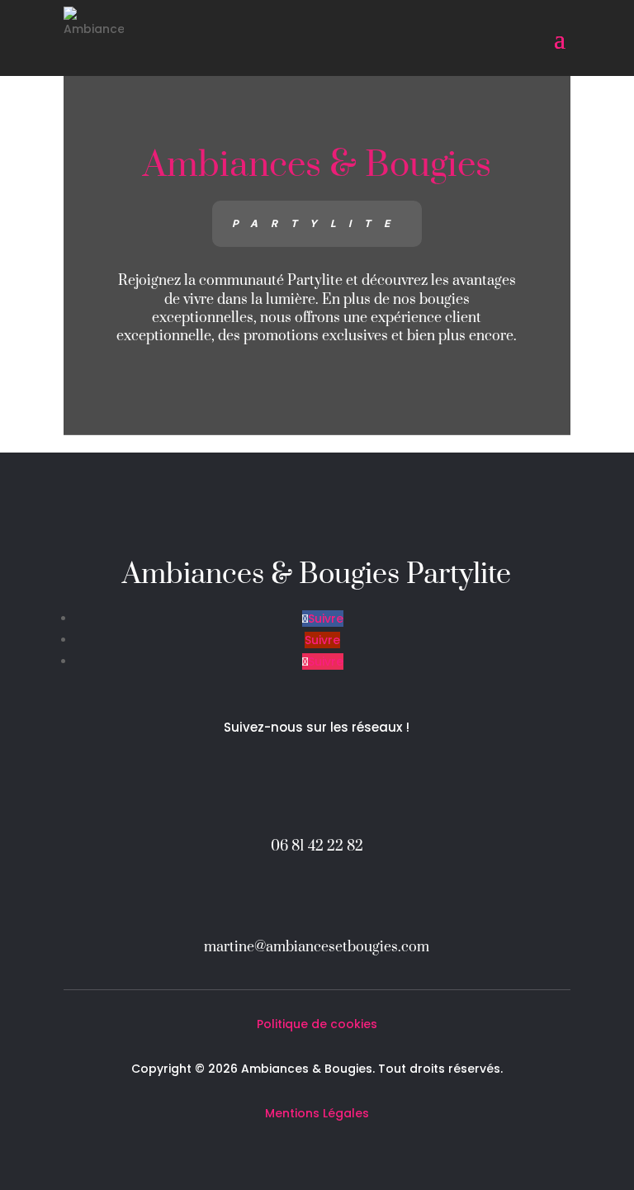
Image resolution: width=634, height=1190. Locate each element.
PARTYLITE (317, 223)
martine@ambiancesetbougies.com (316, 947)
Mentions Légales (317, 1113)
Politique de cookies (317, 1024)
